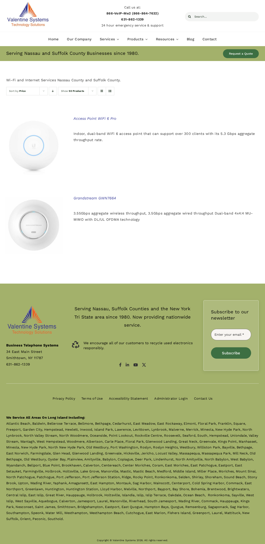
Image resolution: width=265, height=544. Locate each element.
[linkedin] (127, 365)
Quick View (33, 146)
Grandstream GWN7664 (94, 198)
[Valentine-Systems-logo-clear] (32, 302)
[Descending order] (53, 91)
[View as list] (110, 91)
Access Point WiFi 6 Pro (94, 118)
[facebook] (120, 365)
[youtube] (135, 365)
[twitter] (144, 365)
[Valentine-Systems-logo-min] (28, 3)
